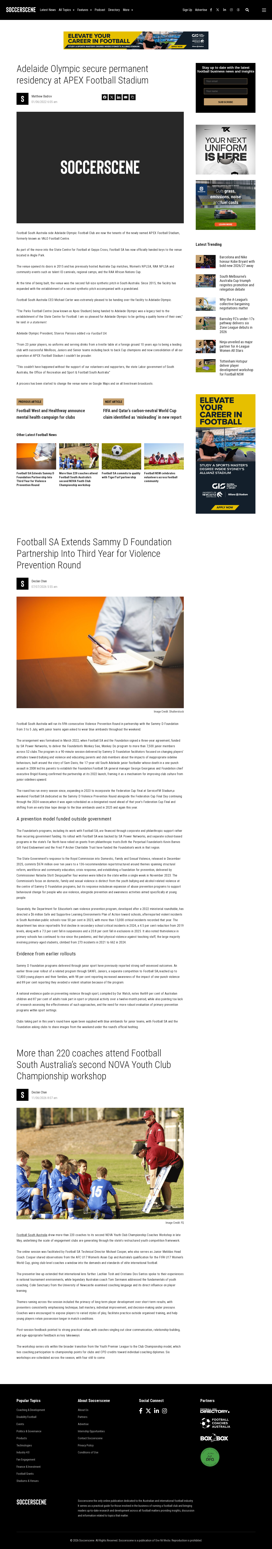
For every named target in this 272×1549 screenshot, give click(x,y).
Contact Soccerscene (90, 1438)
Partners (82, 1417)
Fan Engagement (26, 1459)
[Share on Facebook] (105, 97)
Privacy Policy (86, 1445)
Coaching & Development (31, 1410)
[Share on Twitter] (112, 97)
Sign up (187, 10)
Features (82, 10)
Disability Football (26, 1417)
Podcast (100, 10)
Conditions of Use (88, 1452)
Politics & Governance (29, 1431)
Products (22, 1438)
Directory (114, 10)
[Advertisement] (100, 508)
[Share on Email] (126, 97)
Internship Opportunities (91, 1431)
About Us (83, 1410)
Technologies (24, 1445)
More (126, 10)
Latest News (48, 10)
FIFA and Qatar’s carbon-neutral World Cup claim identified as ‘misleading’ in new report (142, 414)
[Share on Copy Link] (133, 97)
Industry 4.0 (23, 1452)
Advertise (201, 10)
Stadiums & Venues (28, 1480)
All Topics (65, 10)
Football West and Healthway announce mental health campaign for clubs (51, 414)
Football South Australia (32, 1235)
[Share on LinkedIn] (119, 97)
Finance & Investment (29, 1466)
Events (20, 1424)
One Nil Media (162, 1540)
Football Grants (25, 1473)
